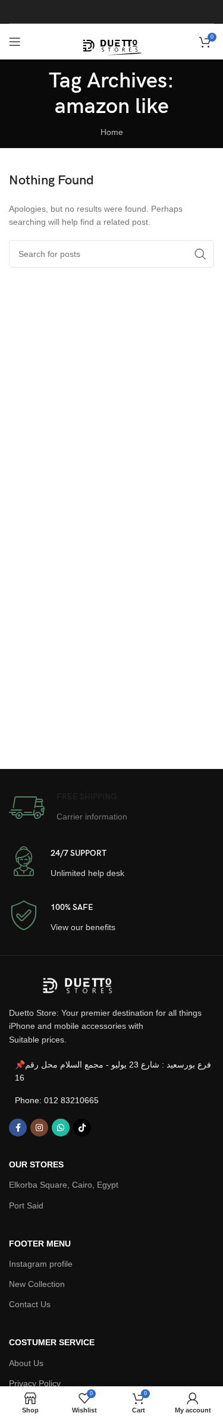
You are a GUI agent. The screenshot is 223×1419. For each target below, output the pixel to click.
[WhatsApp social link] (61, 1128)
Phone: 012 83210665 (57, 1100)
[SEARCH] (200, 254)
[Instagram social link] (39, 1128)
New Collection (37, 1284)
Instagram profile (41, 1264)
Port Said (26, 1205)
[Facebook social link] (18, 1128)
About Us (26, 1363)
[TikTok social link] (82, 1128)
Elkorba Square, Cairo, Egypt (63, 1184)
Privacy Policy (35, 1383)
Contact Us (30, 1304)
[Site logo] (112, 41)
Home (111, 132)
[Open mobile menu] (15, 42)
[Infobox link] (68, 807)
